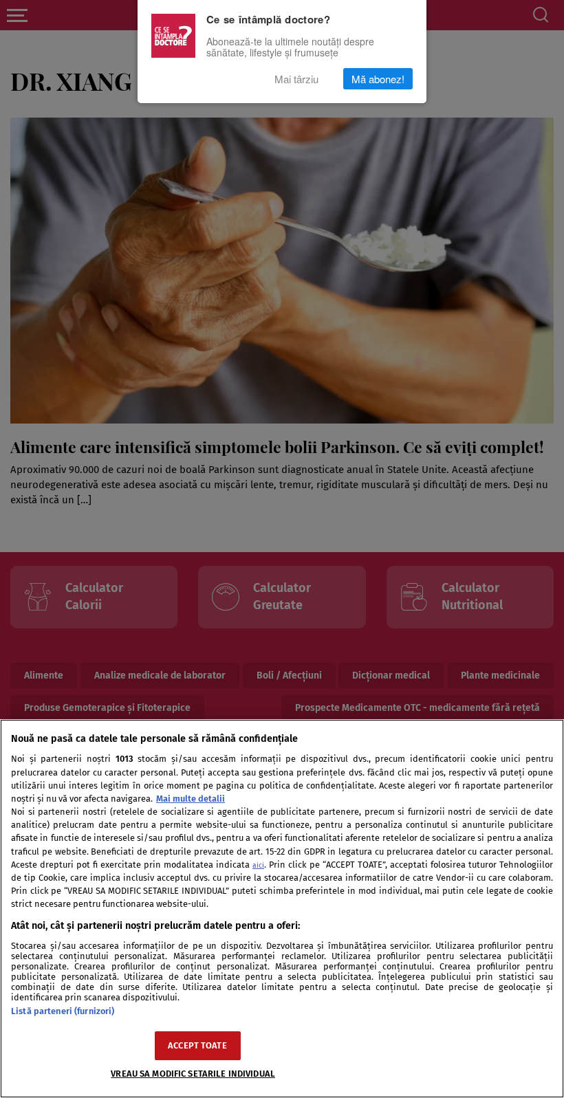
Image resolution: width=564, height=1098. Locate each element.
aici (258, 865)
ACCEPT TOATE (197, 1045)
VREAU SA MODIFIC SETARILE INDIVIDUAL (193, 1073)
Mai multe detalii (190, 798)
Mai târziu (296, 79)
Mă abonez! (377, 79)
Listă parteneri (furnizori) (62, 1011)
